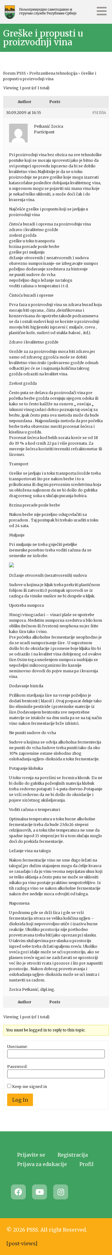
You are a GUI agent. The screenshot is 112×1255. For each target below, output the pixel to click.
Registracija (73, 1155)
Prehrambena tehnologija (53, 73)
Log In (20, 1100)
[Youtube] (39, 1191)
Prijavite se (31, 1155)
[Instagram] (60, 1191)
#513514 (99, 112)
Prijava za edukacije (42, 1164)
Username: (17, 1047)
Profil (86, 1164)
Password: (17, 1067)
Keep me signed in (29, 1087)
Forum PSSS (14, 73)
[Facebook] (18, 1191)
